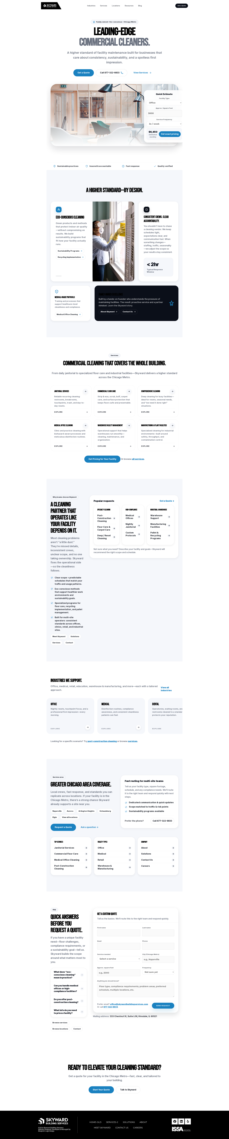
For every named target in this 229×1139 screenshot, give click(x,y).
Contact (69, 643)
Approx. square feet (105, 968)
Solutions (75, 636)
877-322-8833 (111, 1007)
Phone (145, 941)
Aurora (70, 811)
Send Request (163, 1006)
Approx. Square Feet (164, 108)
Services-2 (112, 1122)
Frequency (146, 968)
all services (138, 459)
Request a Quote (63, 827)
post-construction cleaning (102, 741)
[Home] (54, 5)
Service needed (103, 954)
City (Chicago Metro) (150, 954)
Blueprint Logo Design (46, 1131)
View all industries (166, 689)
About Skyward (107, 312)
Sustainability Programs (68, 251)
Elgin (54, 817)
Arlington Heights (86, 811)
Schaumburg (105, 811)
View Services (140, 72)
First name (101, 928)
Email (99, 941)
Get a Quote (181, 6)
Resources (129, 6)
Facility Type (164, 98)
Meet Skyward (58, 636)
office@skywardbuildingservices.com (129, 1004)
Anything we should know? (108, 981)
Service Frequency (164, 119)
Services (103, 6)
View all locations (70, 817)
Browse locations (60, 1029)
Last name (146, 928)
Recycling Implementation (69, 257)
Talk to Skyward (128, 1090)
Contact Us (128, 312)
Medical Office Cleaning (67, 314)
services (132, 741)
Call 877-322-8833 (110, 72)
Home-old (95, 1122)
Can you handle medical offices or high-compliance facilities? (66, 988)
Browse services (59, 1023)
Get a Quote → (167, 501)
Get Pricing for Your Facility (102, 459)
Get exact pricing (170, 134)
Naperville (57, 811)
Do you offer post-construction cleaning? (66, 1000)
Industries (91, 6)
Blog (140, 6)
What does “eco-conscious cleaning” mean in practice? (64, 975)
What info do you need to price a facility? (65, 1011)
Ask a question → (89, 827)
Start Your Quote (101, 1090)
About (143, 1122)
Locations (116, 6)
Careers (138, 1127)
